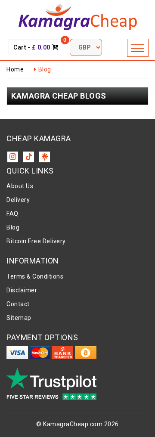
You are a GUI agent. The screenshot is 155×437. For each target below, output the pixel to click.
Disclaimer (21, 290)
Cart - (36, 47)
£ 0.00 (41, 47)
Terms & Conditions (34, 276)
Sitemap (18, 317)
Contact (18, 304)
